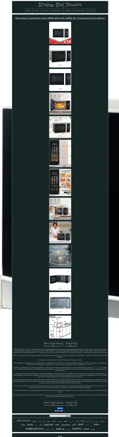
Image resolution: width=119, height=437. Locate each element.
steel (80, 424)
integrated (71, 421)
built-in (60, 428)
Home (60, 436)
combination (35, 428)
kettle (52, 429)
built (83, 421)
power (91, 425)
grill (74, 424)
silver (23, 425)
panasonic (66, 425)
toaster (34, 421)
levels (66, 421)
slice (86, 425)
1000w (54, 421)
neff (40, 425)
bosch (36, 425)
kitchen (60, 421)
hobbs (97, 421)
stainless (77, 428)
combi (77, 421)
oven (86, 428)
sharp (40, 421)
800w (96, 424)
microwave (24, 420)
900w (57, 425)
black (30, 424)
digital (49, 424)
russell (93, 429)
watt (44, 421)
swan (101, 421)
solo (47, 429)
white (48, 421)
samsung (68, 429)
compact (92, 421)
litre (88, 421)
